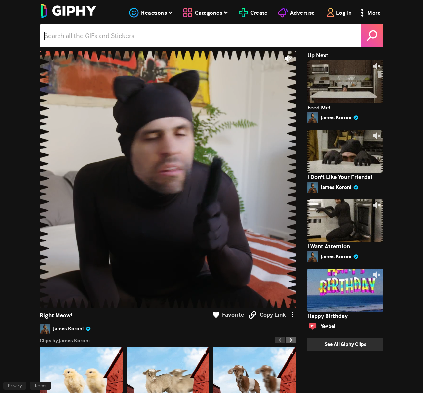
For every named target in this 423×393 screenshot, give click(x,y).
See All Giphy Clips (345, 344)
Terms (40, 385)
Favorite (233, 314)
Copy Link (273, 314)
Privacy (15, 385)
